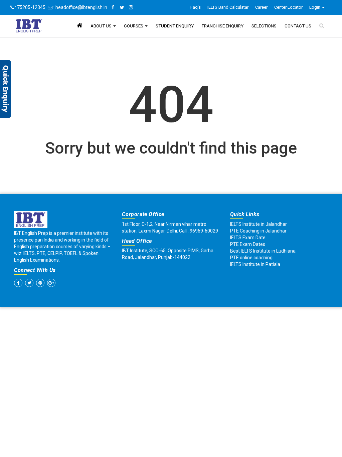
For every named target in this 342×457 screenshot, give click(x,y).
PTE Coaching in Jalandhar (258, 231)
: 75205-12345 (29, 7)
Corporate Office (143, 214)
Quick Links (245, 214)
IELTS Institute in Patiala (255, 264)
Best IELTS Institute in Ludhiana (263, 251)
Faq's (195, 7)
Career (261, 7)
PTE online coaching (251, 257)
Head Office (137, 241)
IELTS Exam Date (248, 237)
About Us (102, 25)
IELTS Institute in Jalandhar (258, 224)
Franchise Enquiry (222, 25)
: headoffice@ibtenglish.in (79, 7)
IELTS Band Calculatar (227, 7)
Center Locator (288, 7)
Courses (134, 25)
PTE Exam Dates (247, 244)
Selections (264, 25)
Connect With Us (35, 270)
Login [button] (315, 7)
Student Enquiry (175, 25)
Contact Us (298, 25)
